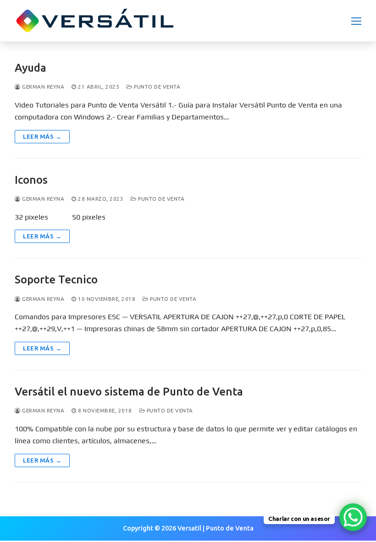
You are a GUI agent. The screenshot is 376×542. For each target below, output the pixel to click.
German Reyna (42, 87)
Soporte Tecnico (56, 279)
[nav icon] (356, 20)
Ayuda (30, 68)
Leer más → (42, 136)
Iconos (31, 180)
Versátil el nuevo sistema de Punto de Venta (129, 391)
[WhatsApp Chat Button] (353, 517)
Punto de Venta (156, 87)
